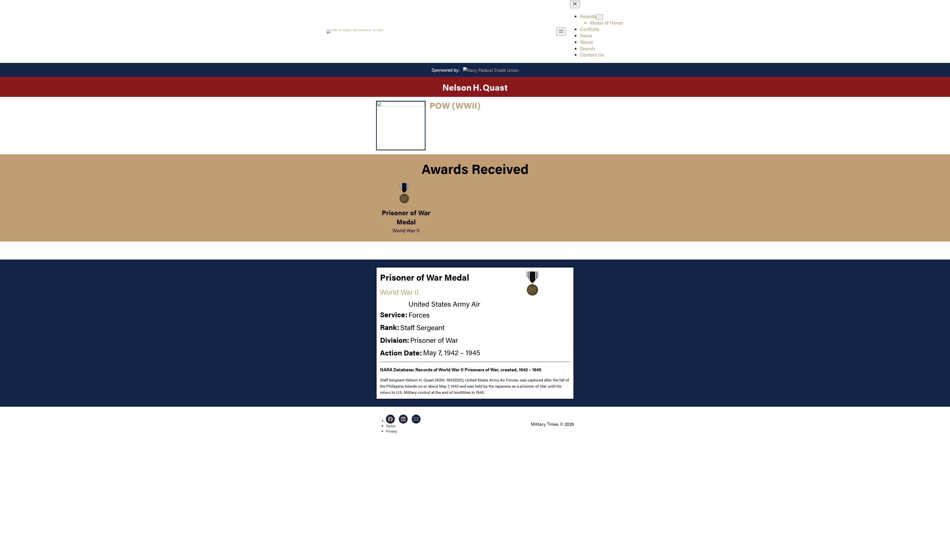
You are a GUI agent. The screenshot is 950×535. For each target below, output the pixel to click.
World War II (406, 230)
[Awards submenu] (599, 17)
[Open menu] (561, 31)
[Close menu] (575, 4)
